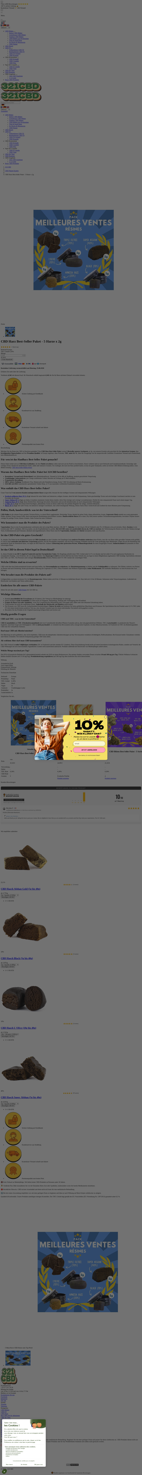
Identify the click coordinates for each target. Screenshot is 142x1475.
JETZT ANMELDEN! (89, 750)
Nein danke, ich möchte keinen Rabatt (89, 755)
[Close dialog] (105, 717)
